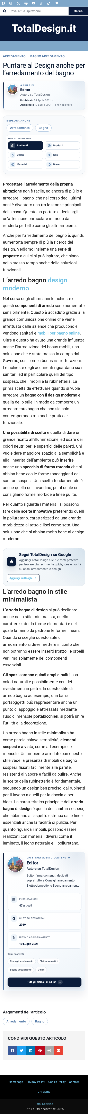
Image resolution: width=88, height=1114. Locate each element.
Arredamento (14, 56)
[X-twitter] (18, 3)
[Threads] (41, 3)
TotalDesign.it (44, 28)
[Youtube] (33, 3)
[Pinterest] (26, 3)
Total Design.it (44, 1104)
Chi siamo (44, 1091)
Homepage (16, 1082)
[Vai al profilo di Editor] (12, 89)
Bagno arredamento (47, 56)
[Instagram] (11, 3)
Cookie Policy (57, 1082)
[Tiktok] (48, 3)
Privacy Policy (35, 1082)
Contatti (74, 1082)
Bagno (43, 128)
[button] (12, 1050)
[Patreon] (56, 3)
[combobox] (34, 11)
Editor (32, 862)
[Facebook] (3, 3)
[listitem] (25, 145)
